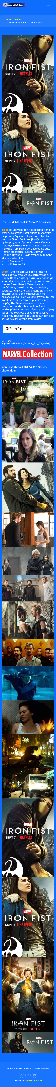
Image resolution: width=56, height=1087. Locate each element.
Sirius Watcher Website (33, 1080)
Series (18, 19)
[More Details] (28, 354)
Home (8, 19)
